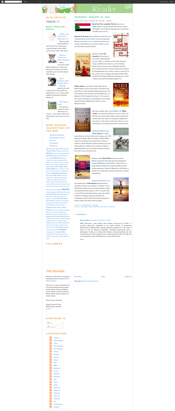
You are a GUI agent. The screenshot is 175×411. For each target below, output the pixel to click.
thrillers (63, 232)
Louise (48, 158)
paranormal (66, 210)
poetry (52, 212)
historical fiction (59, 198)
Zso (55, 401)
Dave (67, 151)
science (56, 223)
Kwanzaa (57, 155)
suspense (58, 232)
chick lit (64, 179)
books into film (63, 177)
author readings (59, 166)
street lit (54, 232)
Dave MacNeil (58, 346)
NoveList (53, 140)
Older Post (128, 276)
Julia (47, 155)
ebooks (60, 186)
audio (66, 164)
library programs (59, 203)
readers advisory (56, 218)
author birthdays (50, 166)
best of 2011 (66, 169)
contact (48, 309)
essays (67, 186)
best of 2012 (49, 171)
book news (64, 175)
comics (48, 184)
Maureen (84, 206)
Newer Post (78, 276)
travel (53, 234)
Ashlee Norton (58, 340)
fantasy (60, 189)
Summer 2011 (49, 162)
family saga (49, 189)
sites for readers (54, 225)
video (66, 234)
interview (90, 41)
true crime (58, 234)
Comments (52, 327)
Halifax (68, 153)
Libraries (65, 155)
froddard (56, 407)
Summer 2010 (62, 160)
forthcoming (52, 194)
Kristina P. (57, 368)
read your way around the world (102, 206)
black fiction (49, 175)
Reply (82, 239)
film (58, 192)
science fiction (63, 223)
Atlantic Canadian (64, 149)
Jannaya (56, 357)
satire (53, 223)
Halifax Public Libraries (57, 138)
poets (64, 212)
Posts (51, 323)
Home (103, 276)
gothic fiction (53, 196)
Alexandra (52, 149)
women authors (55, 236)
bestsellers (48, 173)
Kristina (51, 155)
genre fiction (59, 194)
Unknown (57, 387)
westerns (48, 236)
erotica (64, 186)
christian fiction (59, 182)
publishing (48, 216)
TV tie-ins (63, 162)
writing (61, 236)
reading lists (49, 220)
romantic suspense (62, 220)
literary (66, 203)
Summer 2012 (56, 162)
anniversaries (54, 164)
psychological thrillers (62, 214)
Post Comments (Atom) (90, 281)
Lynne (51, 158)
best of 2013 (55, 171)
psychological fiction (51, 214)
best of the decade (63, 171)
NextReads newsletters (57, 135)
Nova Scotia (53, 160)
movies (60, 205)
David (48, 153)
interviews (52, 203)
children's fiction (50, 182)
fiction (65, 189)
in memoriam (58, 200)
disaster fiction (66, 184)
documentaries (49, 186)
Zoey (67, 162)
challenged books (57, 179)
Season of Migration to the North (103, 163)
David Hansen (58, 349)
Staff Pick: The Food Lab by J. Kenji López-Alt (63, 36)
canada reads (49, 179)
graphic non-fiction (61, 196)
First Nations (62, 153)
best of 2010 (59, 169)
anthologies (61, 164)
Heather (56, 354)
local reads (49, 205)
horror (47, 200)
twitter (63, 234)
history (66, 198)
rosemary (48, 223)
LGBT (61, 155)
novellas (53, 210)
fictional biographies (51, 192)
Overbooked (54, 143)
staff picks (63, 229)
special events (59, 227)
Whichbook (53, 146)
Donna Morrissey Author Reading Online (63, 80)
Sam (58, 160)
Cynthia (64, 151)
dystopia (56, 186)
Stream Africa (85, 220)
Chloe (56, 343)
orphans (61, 210)
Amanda (56, 338)
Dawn (52, 153)
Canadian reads (51, 151)
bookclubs (56, 177)
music (63, 205)
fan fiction (54, 189)
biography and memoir (59, 173)
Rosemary (57, 376)
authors (66, 166)
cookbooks (52, 184)
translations (49, 234)
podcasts (48, 212)
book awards (57, 175)
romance (55, 220)
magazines (55, 205)
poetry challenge (59, 212)
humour (52, 200)
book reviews (49, 177)
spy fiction (55, 230)
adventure (48, 164)
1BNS (47, 149)
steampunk (48, 232)
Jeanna (56, 360)
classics (65, 182)
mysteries (48, 207)
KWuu (56, 365)
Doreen (56, 153)
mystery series (56, 207)
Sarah (55, 382)
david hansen (58, 404)
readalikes (49, 218)
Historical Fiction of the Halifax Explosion (63, 57)
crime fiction (59, 184)
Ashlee (57, 149)
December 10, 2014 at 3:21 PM (100, 220)
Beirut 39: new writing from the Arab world (92, 37)
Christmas (58, 151)
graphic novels (50, 198)
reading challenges (65, 218)
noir (62, 207)
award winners (51, 169)
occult (57, 210)
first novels (62, 192)
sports (51, 230)
